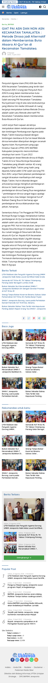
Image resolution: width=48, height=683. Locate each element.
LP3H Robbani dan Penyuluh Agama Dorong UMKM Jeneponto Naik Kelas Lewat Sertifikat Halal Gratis (23, 275)
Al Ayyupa (10, 53)
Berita (4, 24)
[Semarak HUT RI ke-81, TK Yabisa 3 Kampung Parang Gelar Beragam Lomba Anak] (36, 335)
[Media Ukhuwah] (16, 7)
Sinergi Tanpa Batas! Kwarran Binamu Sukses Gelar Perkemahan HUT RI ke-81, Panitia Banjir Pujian (24, 295)
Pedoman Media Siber (24, 670)
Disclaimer (38, 667)
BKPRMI (11, 24)
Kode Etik (17, 667)
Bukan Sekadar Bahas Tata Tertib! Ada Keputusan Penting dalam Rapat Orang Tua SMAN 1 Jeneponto (24, 307)
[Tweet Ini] (29, 318)
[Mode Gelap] (40, 7)
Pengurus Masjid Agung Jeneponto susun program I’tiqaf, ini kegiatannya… (25, 586)
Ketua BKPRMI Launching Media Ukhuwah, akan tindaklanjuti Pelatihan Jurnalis (25, 604)
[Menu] (3, 7)
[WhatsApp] (31, 660)
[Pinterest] (22, 660)
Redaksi (27, 667)
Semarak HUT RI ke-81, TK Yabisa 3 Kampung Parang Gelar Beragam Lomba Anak (21, 281)
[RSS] (36, 660)
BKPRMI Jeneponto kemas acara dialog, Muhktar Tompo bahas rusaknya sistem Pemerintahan (25, 595)
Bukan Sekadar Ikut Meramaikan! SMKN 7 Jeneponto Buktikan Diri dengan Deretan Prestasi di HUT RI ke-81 (23, 288)
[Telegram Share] (39, 318)
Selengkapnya (23, 557)
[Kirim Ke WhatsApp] (44, 318)
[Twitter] (17, 660)
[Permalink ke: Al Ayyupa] (4, 53)
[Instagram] (27, 660)
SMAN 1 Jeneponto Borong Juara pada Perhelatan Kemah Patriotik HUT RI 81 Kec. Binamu (23, 301)
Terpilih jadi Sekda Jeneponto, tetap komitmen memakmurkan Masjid (23, 613)
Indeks (8, 667)
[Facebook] (12, 660)
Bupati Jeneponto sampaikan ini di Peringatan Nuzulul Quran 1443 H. (22, 622)
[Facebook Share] (24, 318)
